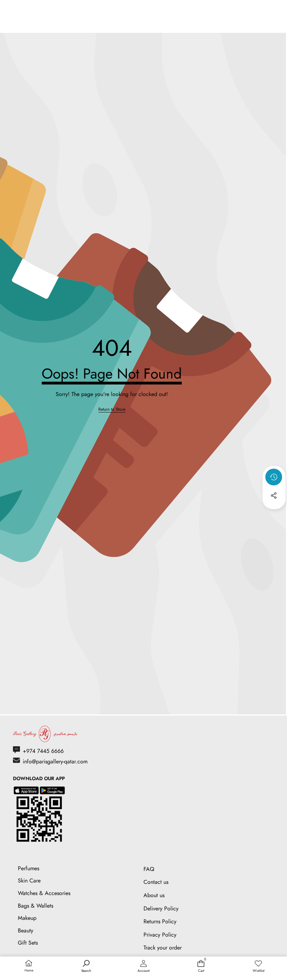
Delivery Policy (161, 908)
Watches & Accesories (44, 893)
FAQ (149, 869)
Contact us (156, 882)
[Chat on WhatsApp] (265, 920)
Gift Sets (28, 943)
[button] (274, 514)
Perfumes (28, 868)
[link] (111, 409)
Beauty (25, 930)
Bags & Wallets (35, 906)
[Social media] (273, 495)
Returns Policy (160, 921)
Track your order (163, 948)
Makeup (27, 918)
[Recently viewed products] (273, 477)
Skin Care (29, 881)
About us (154, 895)
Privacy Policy (160, 935)
